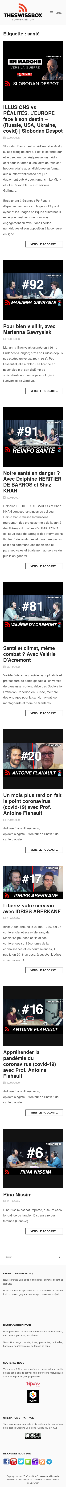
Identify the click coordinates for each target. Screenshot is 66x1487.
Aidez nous (23, 1369)
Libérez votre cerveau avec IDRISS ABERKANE (32, 908)
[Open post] (33, 71)
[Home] (22, 11)
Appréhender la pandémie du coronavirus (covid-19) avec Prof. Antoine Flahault (29, 1063)
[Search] (59, 1257)
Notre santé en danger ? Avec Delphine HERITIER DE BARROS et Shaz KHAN (32, 481)
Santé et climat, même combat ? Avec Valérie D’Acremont (29, 653)
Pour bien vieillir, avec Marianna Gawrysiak (29, 328)
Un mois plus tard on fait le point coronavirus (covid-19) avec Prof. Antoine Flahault (32, 803)
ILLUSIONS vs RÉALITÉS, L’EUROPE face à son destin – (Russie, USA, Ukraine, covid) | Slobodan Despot (33, 118)
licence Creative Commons (32, 1427)
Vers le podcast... (44, 244)
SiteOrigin (34, 1482)
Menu (58, 13)
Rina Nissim (17, 1194)
